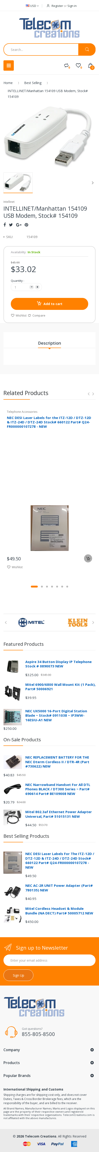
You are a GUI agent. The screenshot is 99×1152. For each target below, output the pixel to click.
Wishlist (21, 315)
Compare (38, 315)
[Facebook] (4, 224)
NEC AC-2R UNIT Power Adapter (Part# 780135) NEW (59, 887)
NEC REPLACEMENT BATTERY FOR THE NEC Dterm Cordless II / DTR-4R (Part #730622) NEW (57, 761)
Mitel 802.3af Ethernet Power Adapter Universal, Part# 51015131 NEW (58, 814)
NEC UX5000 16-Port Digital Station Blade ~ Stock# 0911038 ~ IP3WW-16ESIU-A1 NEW (56, 715)
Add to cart (53, 304)
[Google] (18, 224)
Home (8, 83)
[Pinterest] (26, 224)
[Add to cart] (88, 558)
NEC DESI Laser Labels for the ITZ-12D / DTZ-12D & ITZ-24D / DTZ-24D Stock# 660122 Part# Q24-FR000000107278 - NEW (49, 422)
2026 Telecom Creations (36, 1136)
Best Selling (32, 83)
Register (57, 6)
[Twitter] (11, 224)
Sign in (72, 6)
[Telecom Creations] (49, 28)
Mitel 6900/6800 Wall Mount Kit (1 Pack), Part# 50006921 (60, 686)
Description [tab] (49, 343)
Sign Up (18, 975)
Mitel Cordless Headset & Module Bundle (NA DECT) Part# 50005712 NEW (59, 910)
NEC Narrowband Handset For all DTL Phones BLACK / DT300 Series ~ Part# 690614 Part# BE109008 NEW (57, 789)
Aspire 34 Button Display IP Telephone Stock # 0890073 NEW (58, 664)
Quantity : (17, 281)
